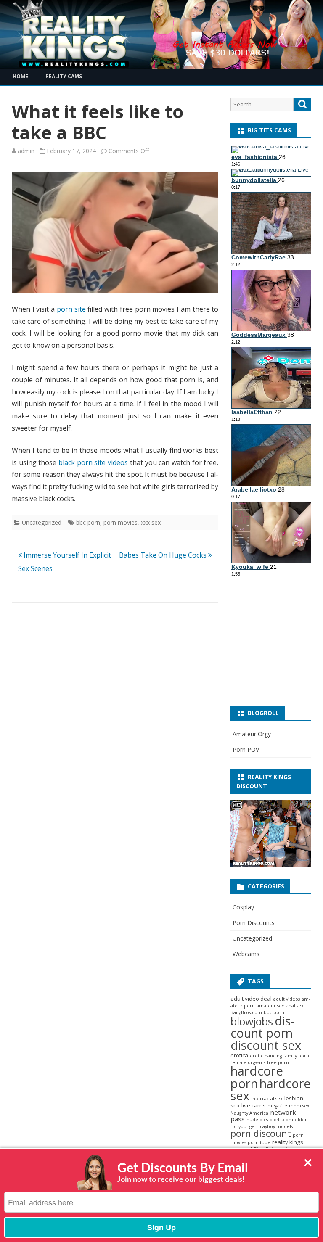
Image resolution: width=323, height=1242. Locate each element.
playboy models (275, 1126)
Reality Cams (63, 76)
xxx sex (151, 522)
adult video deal (251, 998)
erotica (239, 1055)
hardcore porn (256, 1076)
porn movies (120, 522)
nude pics (257, 1120)
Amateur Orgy (252, 734)
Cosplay (243, 907)
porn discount (260, 1133)
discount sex (265, 1045)
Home (20, 76)
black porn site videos (93, 462)
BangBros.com (246, 1012)
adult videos (286, 999)
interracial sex (267, 1099)
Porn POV (246, 749)
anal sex (295, 1006)
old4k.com (281, 1120)
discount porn (262, 1026)
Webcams (246, 954)
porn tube (259, 1142)
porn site (71, 309)
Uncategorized (41, 522)
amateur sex (270, 1006)
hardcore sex (270, 1089)
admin (26, 151)
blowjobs (251, 1021)
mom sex (299, 1106)
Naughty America (249, 1113)
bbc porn (88, 522)
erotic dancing (266, 1056)
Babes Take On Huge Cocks (163, 555)
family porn (296, 1056)
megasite (277, 1106)
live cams (253, 1105)
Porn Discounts (254, 923)
